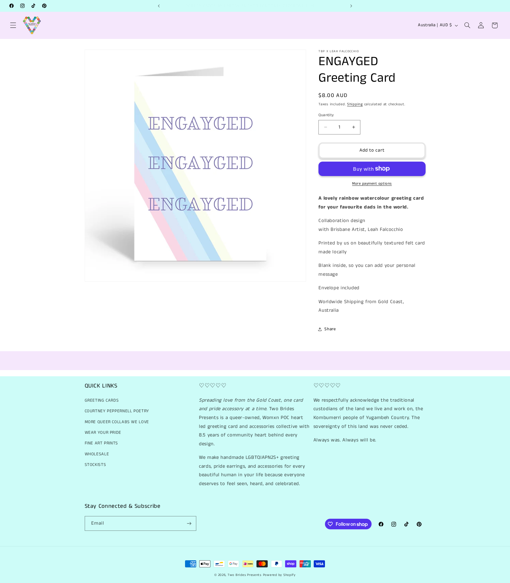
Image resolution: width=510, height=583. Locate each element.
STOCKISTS (95, 465)
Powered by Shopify (279, 575)
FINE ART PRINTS (101, 443)
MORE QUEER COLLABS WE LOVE (117, 422)
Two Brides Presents (244, 575)
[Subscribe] (189, 523)
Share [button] (330, 329)
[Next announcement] (351, 6)
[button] (13, 25)
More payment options (372, 183)
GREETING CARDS (102, 400)
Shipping (355, 103)
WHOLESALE (97, 454)
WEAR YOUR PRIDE (103, 433)
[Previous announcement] (158, 6)
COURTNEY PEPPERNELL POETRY (117, 411)
